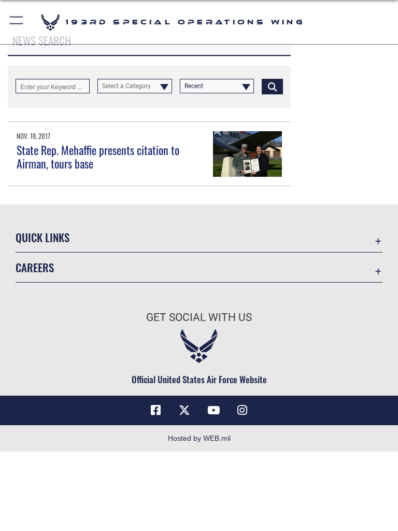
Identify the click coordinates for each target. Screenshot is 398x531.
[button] (17, 22)
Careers (35, 267)
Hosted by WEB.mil (199, 438)
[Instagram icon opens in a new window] (242, 410)
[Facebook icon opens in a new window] (155, 410)
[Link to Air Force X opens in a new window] (184, 410)
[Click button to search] (272, 86)
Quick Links (42, 237)
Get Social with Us (199, 317)
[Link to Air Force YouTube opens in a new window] (213, 410)
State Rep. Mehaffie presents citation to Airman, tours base (98, 157)
